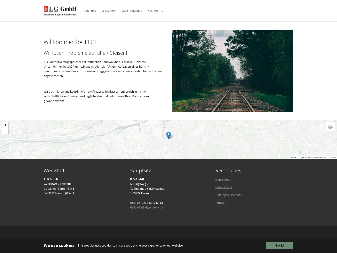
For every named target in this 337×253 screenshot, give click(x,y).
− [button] (5, 131)
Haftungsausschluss (228, 195)
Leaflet (292, 157)
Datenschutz (223, 187)
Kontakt (221, 203)
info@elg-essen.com (150, 207)
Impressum (223, 179)
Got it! (279, 245)
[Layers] (330, 126)
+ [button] (5, 125)
